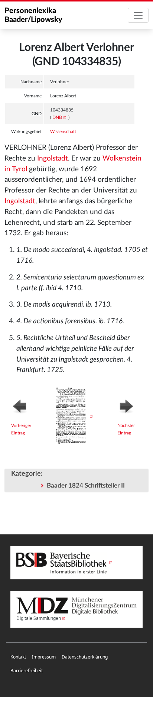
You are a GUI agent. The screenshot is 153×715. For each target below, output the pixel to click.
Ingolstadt (52, 158)
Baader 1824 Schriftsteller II (86, 485)
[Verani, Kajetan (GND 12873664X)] (25, 405)
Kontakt (18, 657)
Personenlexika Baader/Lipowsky (33, 15)
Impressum (44, 657)
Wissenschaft (63, 131)
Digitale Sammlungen (38, 618)
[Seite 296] (71, 416)
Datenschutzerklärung (85, 657)
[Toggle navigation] (138, 15)
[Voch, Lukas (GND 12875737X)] (129, 405)
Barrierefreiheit (26, 670)
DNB (57, 117)
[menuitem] (18, 657)
